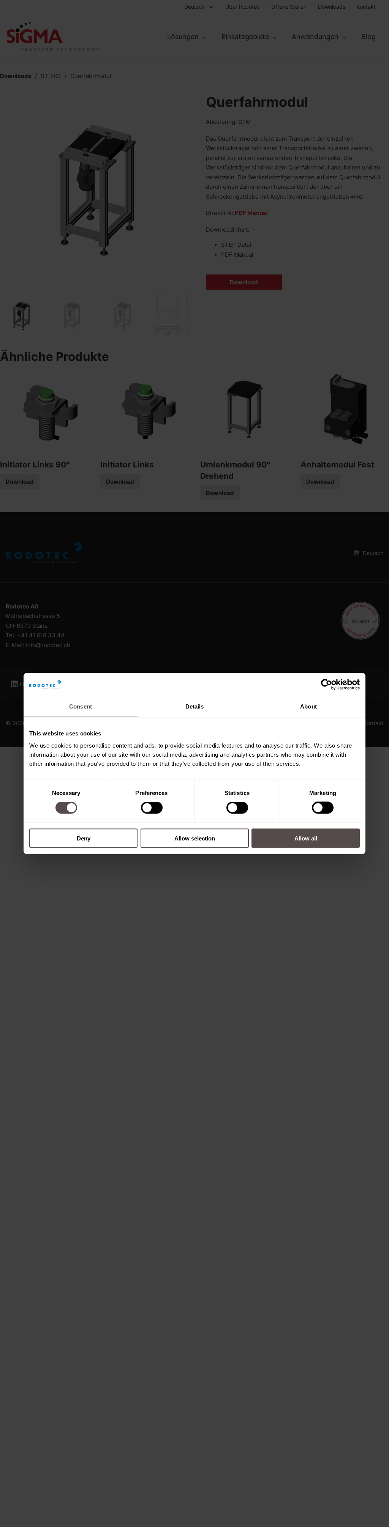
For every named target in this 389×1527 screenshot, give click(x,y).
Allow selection (194, 838)
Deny (83, 838)
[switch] (152, 808)
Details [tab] (194, 706)
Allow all (305, 838)
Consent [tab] (80, 706)
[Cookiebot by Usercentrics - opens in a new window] (326, 684)
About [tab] (308, 706)
